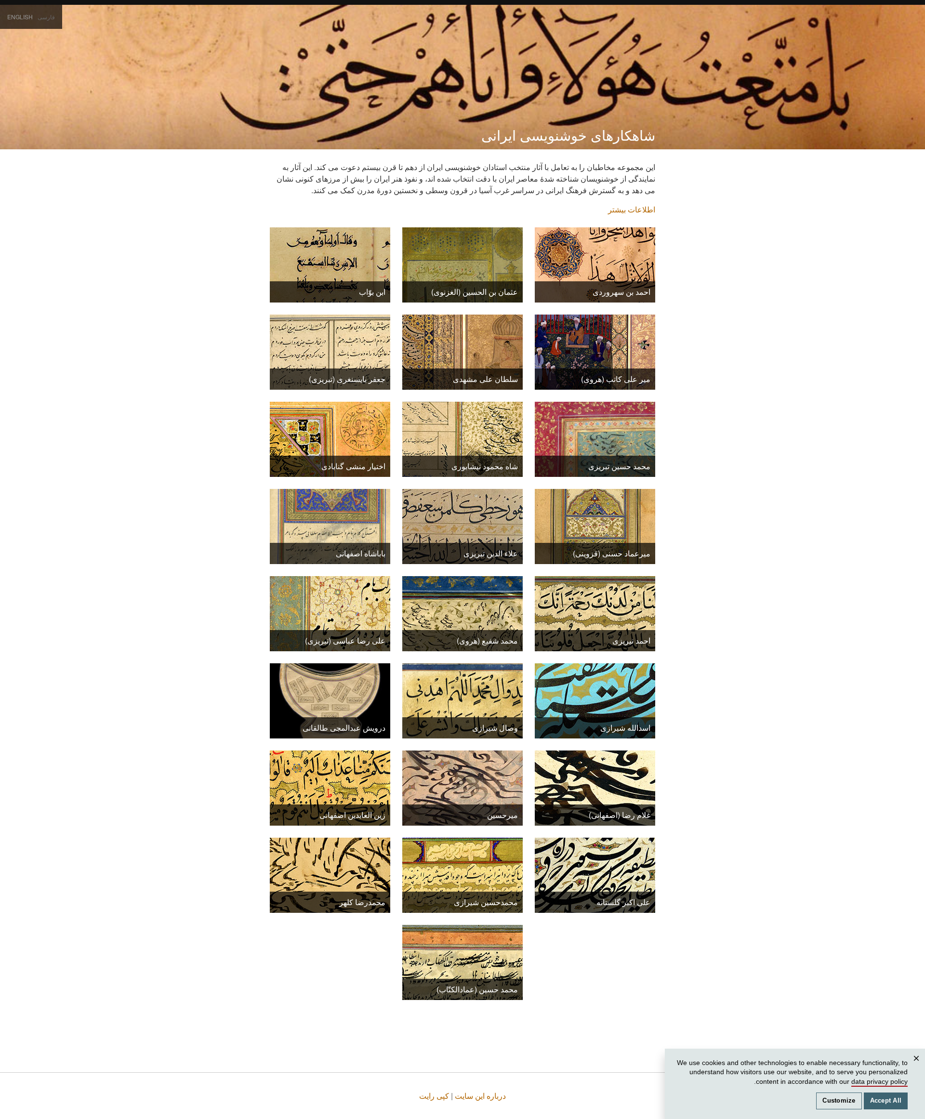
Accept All (886, 1100)
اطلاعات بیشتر (631, 209)
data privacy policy (879, 1081)
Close (915, 1067)
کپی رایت (434, 1095)
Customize (838, 1100)
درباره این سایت (480, 1095)
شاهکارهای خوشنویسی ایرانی (568, 135)
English (20, 17)
